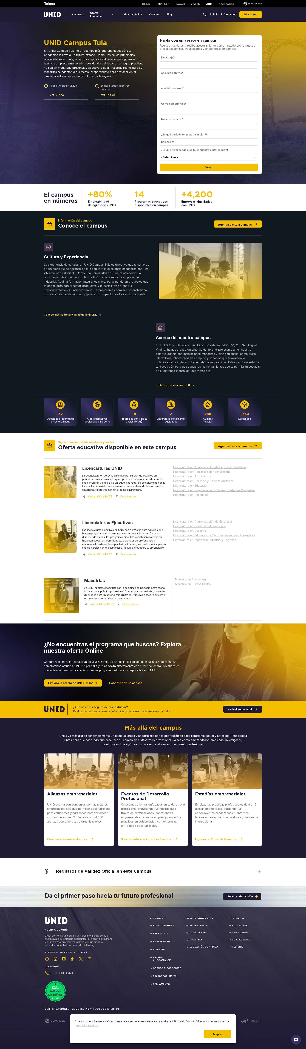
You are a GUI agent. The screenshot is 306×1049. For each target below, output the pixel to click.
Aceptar (217, 1034)
